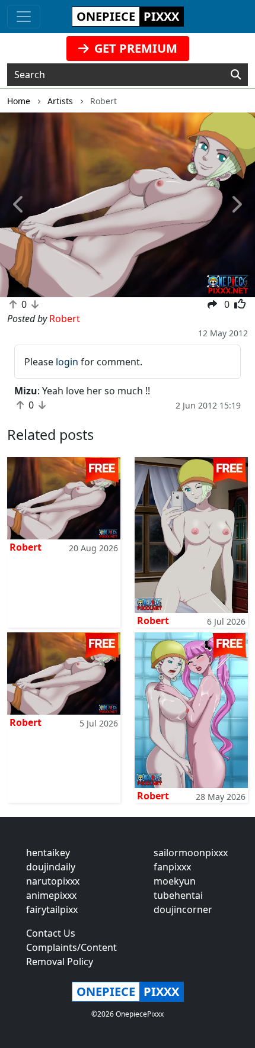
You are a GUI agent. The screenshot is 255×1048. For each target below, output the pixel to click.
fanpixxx (172, 866)
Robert (25, 547)
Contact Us (50, 933)
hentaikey (48, 852)
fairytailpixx (52, 909)
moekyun (175, 881)
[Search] (236, 74)
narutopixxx (52, 881)
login (67, 361)
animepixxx (51, 895)
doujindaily (50, 866)
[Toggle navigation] (23, 16)
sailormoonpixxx (191, 852)
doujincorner (183, 909)
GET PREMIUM (134, 48)
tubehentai (178, 895)
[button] (19, 204)
